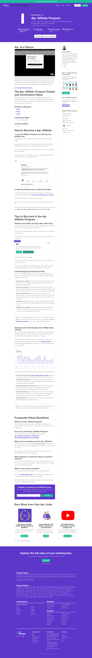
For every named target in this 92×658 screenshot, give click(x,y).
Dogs (72, 590)
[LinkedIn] (63, 66)
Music (70, 593)
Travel (23, 597)
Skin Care (47, 595)
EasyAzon (18, 612)
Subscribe (47, 495)
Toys (20, 597)
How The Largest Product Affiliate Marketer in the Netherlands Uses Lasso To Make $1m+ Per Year (53, 635)
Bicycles (67, 588)
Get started (85, 5)
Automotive (52, 588)
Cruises (62, 590)
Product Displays (50, 620)
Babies (56, 588)
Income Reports (50, 607)
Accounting (26, 588)
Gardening (54, 591)
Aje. (17, 244)
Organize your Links (65, 617)
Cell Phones (38, 590)
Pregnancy (34, 595)
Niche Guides (72, 576)
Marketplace (49, 613)
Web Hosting (30, 597)
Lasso (31, 257)
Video (26, 597)
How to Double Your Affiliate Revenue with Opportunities (52, 643)
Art (49, 588)
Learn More (19, 251)
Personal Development (24, 595)
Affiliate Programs (65, 637)
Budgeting (18, 590)
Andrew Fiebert (35, 25)
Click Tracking (64, 618)
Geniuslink (18, 613)
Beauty (64, 588)
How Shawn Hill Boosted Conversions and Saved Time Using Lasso (53, 639)
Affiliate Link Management (66, 604)
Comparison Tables (50, 617)
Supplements (71, 595)
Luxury (58, 593)
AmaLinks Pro (19, 610)
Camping (27, 590)
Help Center (64, 635)
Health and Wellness (20, 593)
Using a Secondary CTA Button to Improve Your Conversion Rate (46, 526)
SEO (32, 579)
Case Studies (45, 576)
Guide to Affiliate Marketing (23, 5)
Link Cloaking (63, 615)
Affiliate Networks (19, 588)
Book (71, 588)
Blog (63, 5)
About (33, 633)
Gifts (57, 591)
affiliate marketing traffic (26, 474)
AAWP (17, 607)
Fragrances (45, 591)
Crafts (59, 590)
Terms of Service (35, 640)
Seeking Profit (27, 579)
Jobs (47, 593)
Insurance (40, 593)
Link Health (63, 622)
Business (23, 590)
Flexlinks (32, 612)
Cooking (51, 590)
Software (57, 595)
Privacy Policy (34, 638)
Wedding (35, 597)
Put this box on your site (28, 251)
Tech (17, 597)
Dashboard (49, 624)
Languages (51, 593)
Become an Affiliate (35, 637)
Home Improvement (33, 593)
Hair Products (68, 591)
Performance (63, 624)
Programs (69, 5)
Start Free (38, 36)
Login (63, 638)
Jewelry (18, 111)
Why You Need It (24, 535)
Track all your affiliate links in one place (39, 375)
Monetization (65, 576)
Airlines (34, 588)
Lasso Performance (46, 341)
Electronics (23, 591)
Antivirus (41, 588)
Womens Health (46, 597)
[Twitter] (65, 66)
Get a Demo (77, 5)
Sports (67, 595)
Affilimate (32, 608)
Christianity (43, 590)
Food (41, 591)
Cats (34, 590)
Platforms (58, 5)
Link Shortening (50, 615)
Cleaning (47, 590)
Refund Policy (34, 642)
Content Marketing (52, 576)
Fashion (18, 109)
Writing (51, 597)
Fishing (34, 591)
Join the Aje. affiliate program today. (24, 87)
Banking (60, 588)
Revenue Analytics (64, 607)
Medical (61, 593)
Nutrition (18, 595)
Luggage (18, 114)
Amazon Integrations (50, 606)
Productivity (39, 595)
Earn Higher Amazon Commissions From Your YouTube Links (67, 526)
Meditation (66, 593)
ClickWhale (33, 610)
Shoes (43, 595)
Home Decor (27, 593)
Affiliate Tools (19, 576)
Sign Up (63, 640)
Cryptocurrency (68, 590)
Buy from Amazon (67, 535)
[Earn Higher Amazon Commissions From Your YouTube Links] (68, 515)
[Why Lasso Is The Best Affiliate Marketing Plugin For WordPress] (25, 515)
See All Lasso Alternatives (21, 604)
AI (31, 588)
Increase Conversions (51, 604)
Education (59, 576)
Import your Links (64, 620)
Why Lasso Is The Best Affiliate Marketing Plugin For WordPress (24, 526)
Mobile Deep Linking (50, 618)
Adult (30, 588)
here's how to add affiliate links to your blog (42, 194)
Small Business (52, 595)
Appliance (46, 588)
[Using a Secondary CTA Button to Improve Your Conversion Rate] (46, 515)
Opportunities (49, 622)
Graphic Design (62, 591)
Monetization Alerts (64, 606)
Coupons (55, 590)
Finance (31, 591)
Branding (33, 635)
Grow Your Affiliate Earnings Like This (53, 649)
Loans (55, 593)
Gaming (49, 591)
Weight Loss (39, 597)
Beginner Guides (38, 576)
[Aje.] (48, 244)
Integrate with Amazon (65, 613)
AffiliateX (17, 608)
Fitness (38, 591)
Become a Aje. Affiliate (49, 36)
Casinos (31, 590)
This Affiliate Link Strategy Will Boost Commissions (52, 646)
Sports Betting (62, 595)
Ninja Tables (33, 613)
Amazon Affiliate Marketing (28, 576)
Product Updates (20, 579)
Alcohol (37, 588)
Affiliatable (32, 607)
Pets (30, 595)
